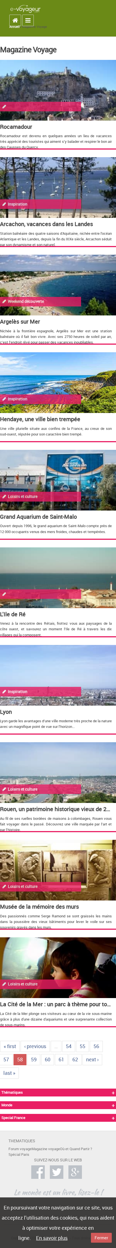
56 (96, 1046)
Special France (13, 1117)
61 (61, 1059)
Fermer (101, 1237)
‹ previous (35, 1046)
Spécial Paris (18, 1154)
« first (10, 1046)
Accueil (14, 27)
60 (47, 1059)
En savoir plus (52, 1238)
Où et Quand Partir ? (76, 1149)
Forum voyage (20, 1149)
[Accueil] (25, 9)
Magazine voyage (46, 1149)
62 (75, 1059)
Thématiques (12, 1092)
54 (69, 1046)
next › (92, 1059)
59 (34, 1059)
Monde (6, 1105)
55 (82, 1046)
